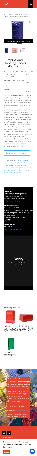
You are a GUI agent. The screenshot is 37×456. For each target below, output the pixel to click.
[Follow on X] (4, 433)
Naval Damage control (21, 170)
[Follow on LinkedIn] (9, 433)
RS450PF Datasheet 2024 (12, 229)
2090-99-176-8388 (21, 165)
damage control (9, 168)
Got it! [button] (6, 452)
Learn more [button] (7, 447)
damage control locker (23, 168)
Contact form (20, 410)
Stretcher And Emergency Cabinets (19, 14)
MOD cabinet (8, 170)
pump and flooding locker (12, 173)
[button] (30, 22)
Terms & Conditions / (8, 437)
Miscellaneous (9, 163)
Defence (25, 160)
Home (6, 14)
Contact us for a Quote (17, 153)
